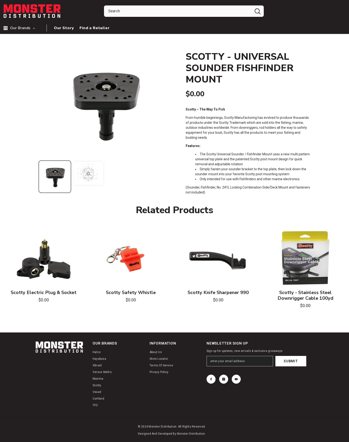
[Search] (184, 11)
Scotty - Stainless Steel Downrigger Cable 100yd (305, 295)
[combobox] (177, 11)
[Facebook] (211, 379)
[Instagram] (223, 379)
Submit (291, 361)
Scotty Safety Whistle (131, 292)
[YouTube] (236, 379)
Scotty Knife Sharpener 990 (218, 292)
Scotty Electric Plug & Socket (43, 292)
